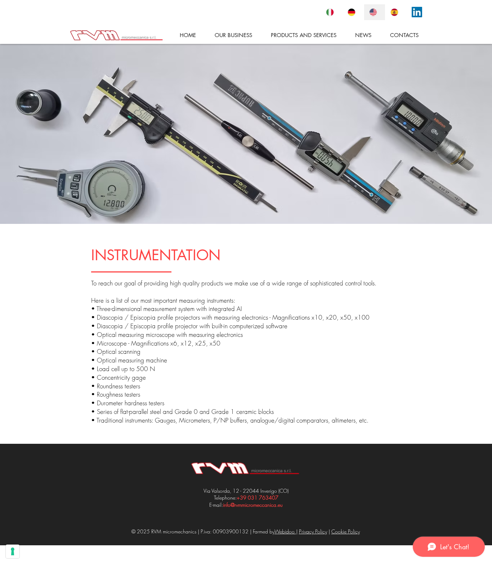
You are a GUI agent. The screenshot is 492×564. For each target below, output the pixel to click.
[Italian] (331, 12)
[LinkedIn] (417, 12)
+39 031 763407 (257, 497)
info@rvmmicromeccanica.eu (253, 504)
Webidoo (285, 531)
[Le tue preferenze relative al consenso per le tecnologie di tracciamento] (12, 551)
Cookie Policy (345, 531)
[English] (374, 12)
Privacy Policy (313, 531)
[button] (298, 35)
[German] (353, 12)
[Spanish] (396, 12)
